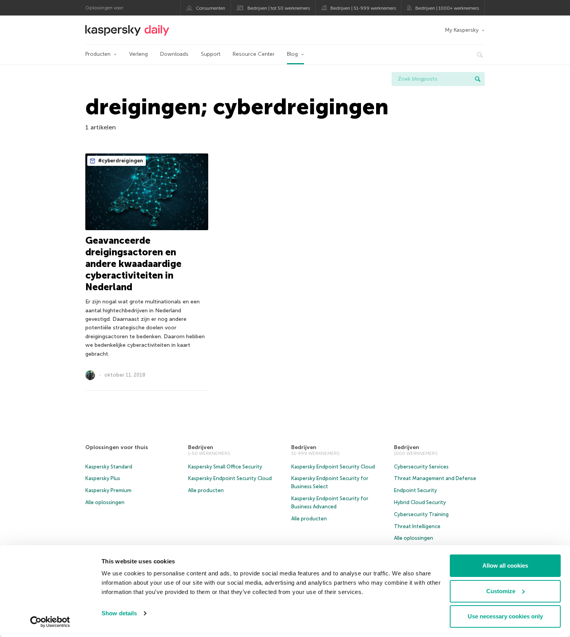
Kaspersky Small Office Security (225, 467)
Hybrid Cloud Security (420, 502)
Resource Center (254, 54)
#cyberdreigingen (120, 161)
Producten (98, 54)
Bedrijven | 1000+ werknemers (447, 8)
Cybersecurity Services (421, 467)
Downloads (174, 54)
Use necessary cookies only (505, 616)
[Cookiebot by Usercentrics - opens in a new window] (50, 622)
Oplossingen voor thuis (116, 447)
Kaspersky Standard (108, 467)
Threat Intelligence (417, 526)
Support (210, 54)
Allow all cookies (505, 565)
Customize (500, 591)
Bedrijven (200, 447)
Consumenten (210, 8)
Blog (292, 54)
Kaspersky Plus (102, 478)
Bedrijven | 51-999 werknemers (363, 8)
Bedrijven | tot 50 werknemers (278, 8)
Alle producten (206, 490)
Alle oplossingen (104, 502)
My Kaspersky (461, 30)
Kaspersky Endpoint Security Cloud (230, 478)
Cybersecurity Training (421, 514)
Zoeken (478, 79)
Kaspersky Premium (108, 490)
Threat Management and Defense (435, 478)
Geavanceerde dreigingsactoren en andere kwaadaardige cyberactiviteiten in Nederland (133, 264)
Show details (119, 613)
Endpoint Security (415, 490)
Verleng (138, 54)
